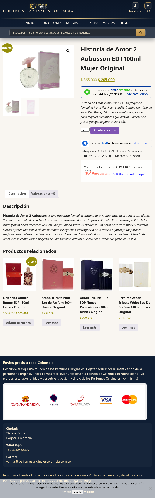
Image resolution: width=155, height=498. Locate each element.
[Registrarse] (135, 5)
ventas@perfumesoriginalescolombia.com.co (38, 461)
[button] (68, 51)
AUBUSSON (106, 151)
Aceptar (77, 492)
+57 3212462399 (17, 450)
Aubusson (133, 156)
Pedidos (53, 475)
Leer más (51, 323)
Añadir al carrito (104, 130)
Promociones (50, 23)
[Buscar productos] (140, 32)
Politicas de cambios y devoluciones (114, 475)
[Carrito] (148, 5)
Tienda (124, 23)
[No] (150, 488)
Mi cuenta (38, 475)
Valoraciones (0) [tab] (43, 193)
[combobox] (73, 32)
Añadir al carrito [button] (18, 323)
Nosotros (9, 475)
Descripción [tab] (17, 193)
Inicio (29, 23)
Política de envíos (74, 475)
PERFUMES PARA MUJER (97, 156)
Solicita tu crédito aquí (129, 174)
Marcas (109, 23)
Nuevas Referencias (82, 23)
